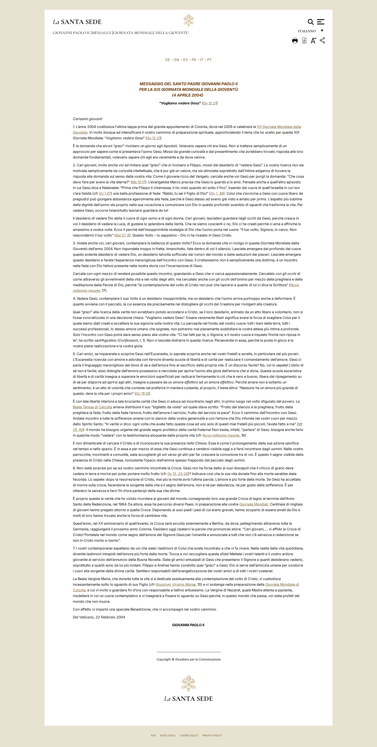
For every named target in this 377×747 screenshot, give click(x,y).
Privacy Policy (212, 735)
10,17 (138, 182)
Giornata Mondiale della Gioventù (151, 32)
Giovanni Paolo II (71, 32)
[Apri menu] (320, 22)
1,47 (105, 193)
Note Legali (168, 735)
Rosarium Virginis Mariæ (176, 584)
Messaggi (102, 32)
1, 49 (217, 193)
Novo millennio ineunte (221, 435)
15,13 (142, 393)
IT (201, 60)
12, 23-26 (177, 473)
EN (176, 60)
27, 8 (122, 235)
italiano (308, 32)
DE (167, 60)
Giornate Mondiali (253, 504)
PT (209, 60)
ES (185, 60)
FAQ (153, 735)
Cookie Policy (189, 735)
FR (194, 60)
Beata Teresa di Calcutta (92, 407)
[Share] (323, 41)
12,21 (209, 103)
